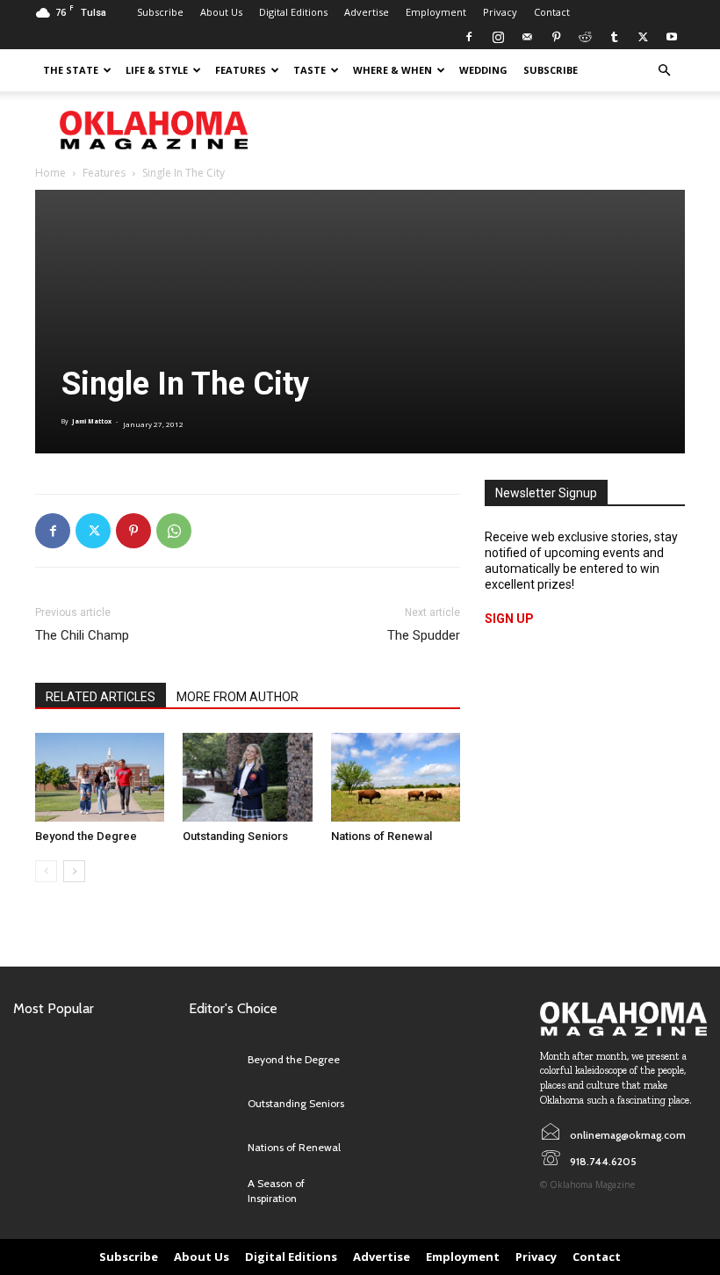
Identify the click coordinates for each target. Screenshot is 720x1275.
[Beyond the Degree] (99, 777)
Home (50, 172)
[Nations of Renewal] (395, 777)
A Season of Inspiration (276, 1191)
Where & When (392, 69)
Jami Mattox (92, 421)
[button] (664, 70)
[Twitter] (643, 37)
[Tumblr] (614, 37)
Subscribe (160, 11)
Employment (436, 11)
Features (240, 69)
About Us (221, 11)
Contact (552, 11)
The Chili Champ (82, 635)
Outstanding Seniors (235, 836)
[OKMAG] (623, 1018)
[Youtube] (672, 37)
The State (70, 69)
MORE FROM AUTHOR (237, 697)
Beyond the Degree (86, 836)
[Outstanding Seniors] (247, 777)
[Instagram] (498, 37)
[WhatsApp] (173, 530)
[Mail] (527, 37)
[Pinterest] (556, 37)
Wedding (483, 69)
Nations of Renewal (381, 836)
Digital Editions (293, 11)
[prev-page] (46, 871)
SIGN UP (509, 619)
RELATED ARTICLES (100, 697)
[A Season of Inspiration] (214, 1191)
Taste (309, 69)
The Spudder (423, 635)
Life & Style (157, 69)
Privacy (500, 11)
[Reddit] (585, 37)
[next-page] (74, 871)
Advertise (366, 11)
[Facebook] (469, 37)
